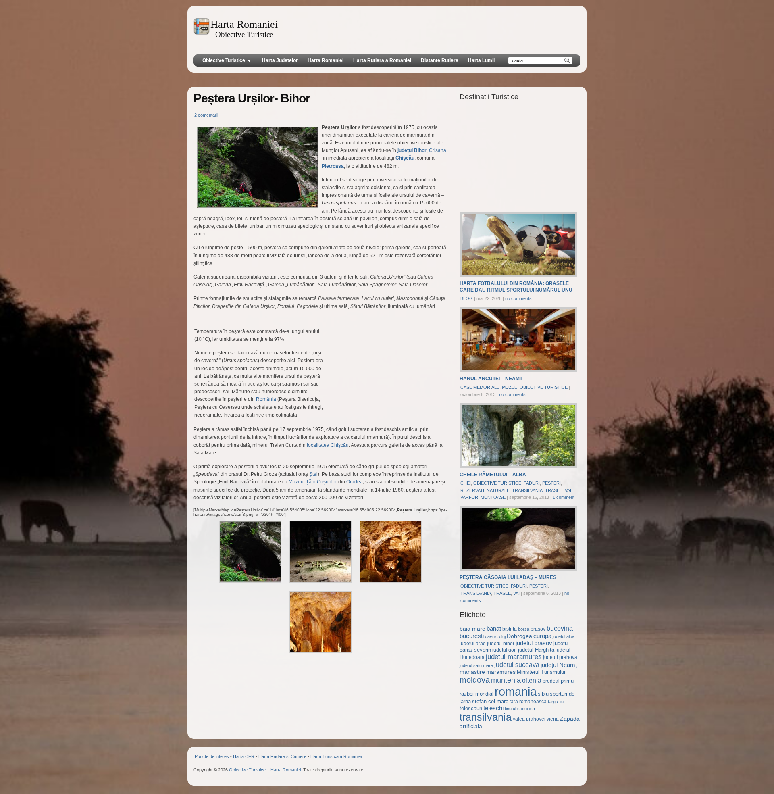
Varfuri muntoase (483, 497)
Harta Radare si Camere (282, 756)
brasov (538, 629)
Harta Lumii (481, 60)
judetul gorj (504, 650)
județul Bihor (412, 150)
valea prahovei (529, 719)
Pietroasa (333, 166)
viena (553, 719)
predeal (551, 681)
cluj (502, 636)
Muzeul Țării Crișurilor (313, 482)
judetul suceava (516, 664)
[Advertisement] (431, 30)
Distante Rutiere (439, 60)
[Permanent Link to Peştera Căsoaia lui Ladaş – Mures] (518, 569)
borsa (523, 629)
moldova (475, 679)
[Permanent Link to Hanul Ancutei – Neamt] (518, 371)
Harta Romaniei (325, 60)
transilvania (486, 717)
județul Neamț (559, 665)
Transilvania (527, 490)
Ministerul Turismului (541, 672)
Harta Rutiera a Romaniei (382, 60)
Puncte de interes (212, 756)
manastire (472, 672)
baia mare (472, 628)
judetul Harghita (536, 650)
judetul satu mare (476, 665)
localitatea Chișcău (328, 445)
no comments (518, 298)
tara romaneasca (528, 701)
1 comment (563, 497)
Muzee (509, 387)
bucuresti (472, 635)
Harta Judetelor (280, 60)
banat (494, 628)
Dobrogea (519, 636)
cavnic (491, 636)
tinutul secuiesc (520, 708)
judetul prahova (560, 657)
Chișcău (404, 158)
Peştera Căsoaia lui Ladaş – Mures (508, 577)
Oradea (354, 482)
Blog (466, 298)
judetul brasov (534, 643)
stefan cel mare (490, 701)
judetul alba (563, 636)
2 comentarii (206, 115)
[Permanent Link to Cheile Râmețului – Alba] (518, 467)
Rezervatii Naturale (485, 490)
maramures (501, 672)
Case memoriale (479, 387)
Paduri (532, 483)
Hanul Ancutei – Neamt (491, 378)
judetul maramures (514, 657)
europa (542, 636)
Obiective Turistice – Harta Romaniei (265, 769)
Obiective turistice (544, 387)
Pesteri (551, 483)
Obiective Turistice (223, 60)
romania (516, 691)
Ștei (313, 474)
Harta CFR (243, 756)
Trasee (553, 490)
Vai (568, 490)
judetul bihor (500, 643)
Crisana (437, 150)
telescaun (471, 708)
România (266, 399)
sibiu (543, 694)
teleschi (493, 707)
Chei (465, 483)
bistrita (509, 629)
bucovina (560, 628)
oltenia (531, 680)
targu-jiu (556, 701)
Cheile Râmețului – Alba (493, 474)
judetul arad (473, 643)
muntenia (506, 680)
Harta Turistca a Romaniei (336, 756)
